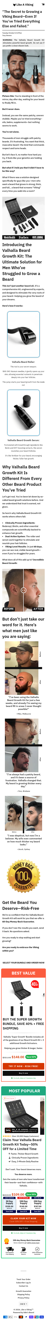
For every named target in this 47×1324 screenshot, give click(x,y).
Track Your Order (23, 1279)
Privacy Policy (23, 1298)
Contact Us (23, 1286)
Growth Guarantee (23, 1291)
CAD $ (22, 1304)
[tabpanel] (21, 997)
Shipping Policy (23, 1294)
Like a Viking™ (27, 1309)
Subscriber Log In (23, 1282)
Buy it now (23, 1073)
